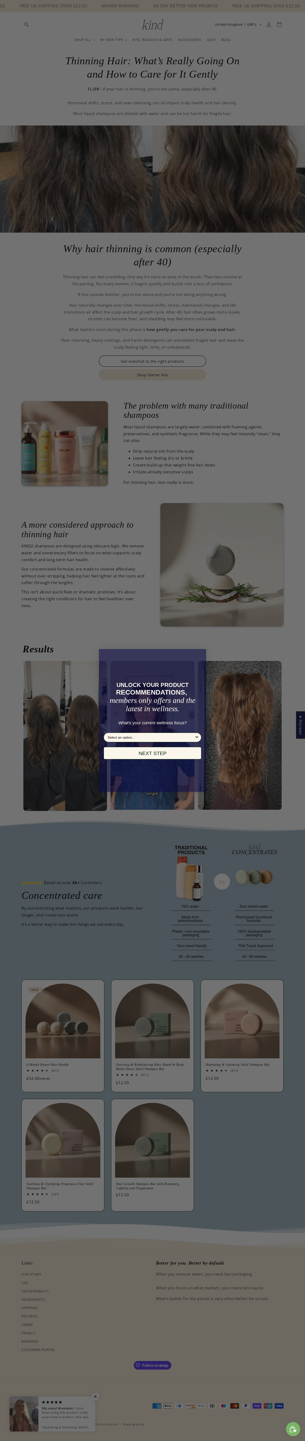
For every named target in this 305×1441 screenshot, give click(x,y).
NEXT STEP (153, 753)
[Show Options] (196, 737)
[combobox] (151, 737)
